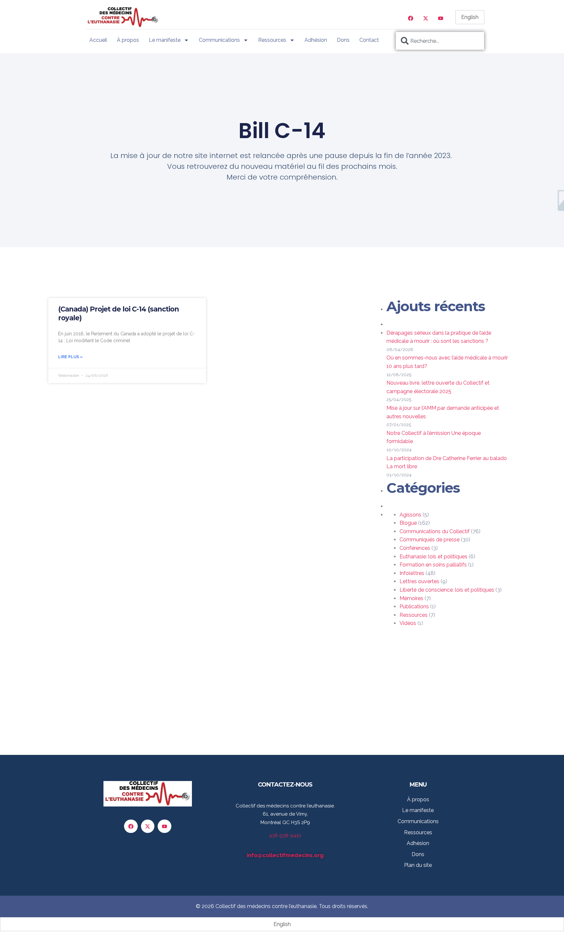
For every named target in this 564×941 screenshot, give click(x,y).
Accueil (98, 40)
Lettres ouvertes (419, 581)
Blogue (408, 523)
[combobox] (440, 41)
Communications (219, 40)
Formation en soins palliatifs (433, 565)
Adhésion (316, 40)
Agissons (410, 515)
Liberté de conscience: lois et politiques (447, 590)
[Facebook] (410, 18)
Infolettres (412, 573)
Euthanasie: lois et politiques (433, 556)
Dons (343, 40)
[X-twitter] (425, 18)
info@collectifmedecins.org (285, 855)
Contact (369, 40)
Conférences (415, 548)
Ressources (272, 40)
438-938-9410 (285, 835)
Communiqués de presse (430, 539)
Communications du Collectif (435, 531)
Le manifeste (164, 40)
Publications (414, 606)
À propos (128, 40)
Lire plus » (70, 357)
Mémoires (411, 598)
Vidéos (408, 623)
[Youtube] (440, 18)
